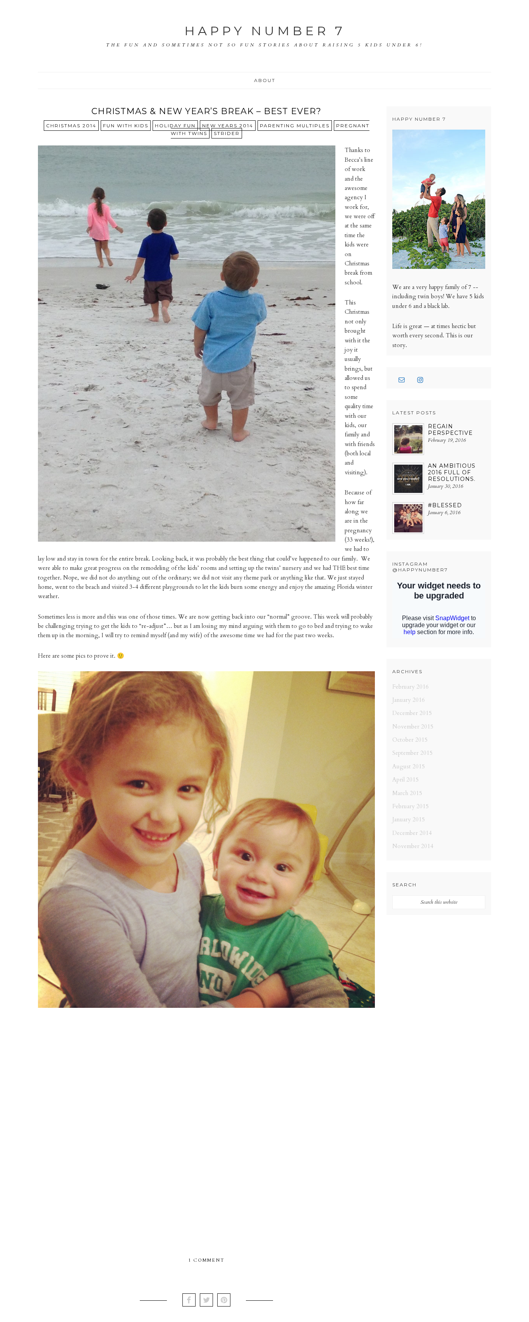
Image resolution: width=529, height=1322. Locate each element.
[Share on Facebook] (189, 1301)
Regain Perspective (450, 429)
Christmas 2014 (71, 125)
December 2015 (412, 713)
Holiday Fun (175, 125)
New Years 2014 (227, 125)
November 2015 (412, 726)
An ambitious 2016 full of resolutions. (452, 472)
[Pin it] (224, 1301)
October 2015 (410, 740)
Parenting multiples (295, 125)
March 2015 (407, 793)
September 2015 (412, 753)
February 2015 (410, 806)
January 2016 (408, 700)
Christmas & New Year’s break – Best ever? (206, 111)
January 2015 (408, 819)
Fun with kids (125, 125)
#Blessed (445, 505)
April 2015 (405, 779)
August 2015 (408, 766)
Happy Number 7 (264, 30)
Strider (227, 133)
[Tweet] (206, 1301)
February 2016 (410, 687)
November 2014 (412, 846)
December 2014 (412, 833)
